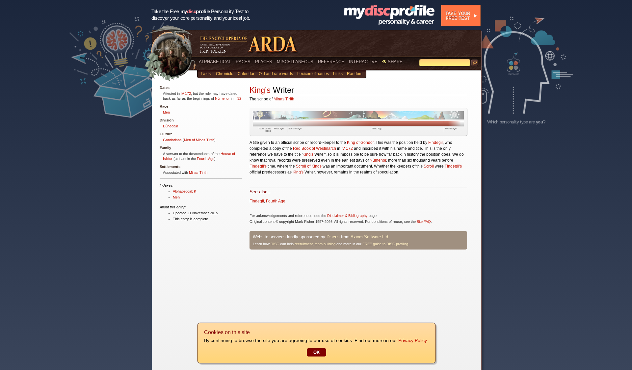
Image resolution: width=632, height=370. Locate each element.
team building (325, 244)
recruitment (304, 244)
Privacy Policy (412, 340)
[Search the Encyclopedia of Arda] (474, 63)
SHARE (394, 61)
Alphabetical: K (184, 191)
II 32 (237, 98)
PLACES (263, 61)
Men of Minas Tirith (199, 140)
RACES (243, 61)
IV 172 (186, 93)
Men (166, 112)
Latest (206, 73)
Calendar (246, 73)
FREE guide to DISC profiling (385, 244)
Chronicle (224, 73)
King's (308, 154)
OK (316, 352)
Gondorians (172, 140)
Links (338, 73)
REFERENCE (331, 61)
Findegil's (258, 166)
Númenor (222, 98)
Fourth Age (205, 159)
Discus (333, 236)
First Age (279, 128)
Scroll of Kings (309, 166)
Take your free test (457, 16)
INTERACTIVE (363, 61)
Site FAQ (424, 222)
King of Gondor (360, 142)
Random (354, 73)
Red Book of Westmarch (314, 148)
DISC (275, 244)
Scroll (429, 166)
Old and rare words (276, 73)
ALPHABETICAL (215, 61)
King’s (260, 90)
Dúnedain (170, 126)
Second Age (295, 128)
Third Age (377, 128)
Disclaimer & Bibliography (347, 216)
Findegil (435, 142)
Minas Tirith (198, 172)
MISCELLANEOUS (295, 61)
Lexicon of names (313, 73)
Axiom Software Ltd (369, 236)
